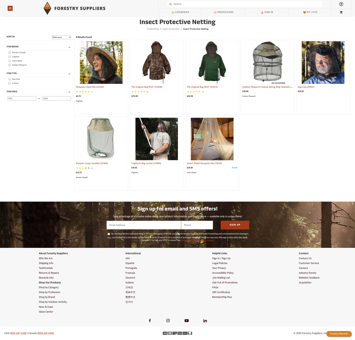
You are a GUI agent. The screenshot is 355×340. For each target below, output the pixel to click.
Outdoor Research (249, 96)
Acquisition (305, 282)
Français (130, 272)
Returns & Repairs (49, 272)
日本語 (129, 287)
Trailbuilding (153, 29)
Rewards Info (46, 277)
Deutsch (130, 277)
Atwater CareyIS (82, 177)
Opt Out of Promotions (225, 282)
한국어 (129, 301)
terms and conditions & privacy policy (197, 240)
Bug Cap (306, 87)
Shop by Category (49, 287)
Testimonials (46, 268)
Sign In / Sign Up (221, 258)
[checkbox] (9, 52)
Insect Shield (191, 172)
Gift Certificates (221, 292)
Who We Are (46, 258)
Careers (303, 268)
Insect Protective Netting (177, 22)
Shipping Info (46, 263)
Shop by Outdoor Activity (53, 301)
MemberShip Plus (222, 297)
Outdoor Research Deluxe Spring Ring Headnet (269, 87)
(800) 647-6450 (45, 333)
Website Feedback (309, 277)
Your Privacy (219, 268)
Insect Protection (171, 29)
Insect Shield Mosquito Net (204, 163)
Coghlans (79, 101)
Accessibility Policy (223, 272)
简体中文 (130, 292)
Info (127, 258)
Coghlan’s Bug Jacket (146, 163)
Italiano (129, 282)
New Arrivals (46, 306)
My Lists (312, 12)
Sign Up (235, 225)
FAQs (215, 287)
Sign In (268, 12)
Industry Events (307, 272)
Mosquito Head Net (90, 87)
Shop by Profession (49, 292)
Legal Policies (219, 263)
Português (131, 268)
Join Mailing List (221, 277)
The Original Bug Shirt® (146, 87)
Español (129, 263)
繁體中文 (130, 297)
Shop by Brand (47, 297)
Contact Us (305, 258)
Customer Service (309, 263)
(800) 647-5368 (18, 333)
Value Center (46, 311)
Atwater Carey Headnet (92, 163)
